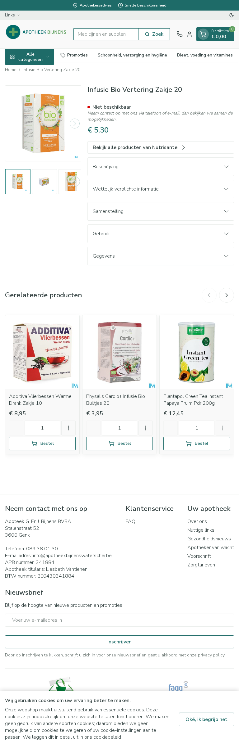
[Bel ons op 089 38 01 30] (179, 34)
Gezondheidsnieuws (209, 538)
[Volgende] (75, 123)
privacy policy (211, 655)
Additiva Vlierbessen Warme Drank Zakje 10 (40, 400)
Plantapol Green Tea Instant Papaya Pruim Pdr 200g (193, 400)
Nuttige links (200, 530)
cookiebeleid (107, 737)
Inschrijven (119, 641)
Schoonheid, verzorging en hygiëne (132, 55)
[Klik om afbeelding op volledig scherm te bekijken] (43, 123)
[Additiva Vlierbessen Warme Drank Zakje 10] (42, 352)
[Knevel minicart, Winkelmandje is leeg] (203, 34)
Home (10, 70)
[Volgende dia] (226, 295)
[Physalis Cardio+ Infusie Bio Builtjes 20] (119, 352)
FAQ (130, 521)
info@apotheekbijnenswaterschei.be (72, 555)
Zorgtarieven (201, 564)
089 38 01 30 (42, 548)
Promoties (77, 55)
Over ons (197, 521)
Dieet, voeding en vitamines (205, 55)
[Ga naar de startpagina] (36, 34)
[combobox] (105, 34)
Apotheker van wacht (210, 547)
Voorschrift (199, 556)
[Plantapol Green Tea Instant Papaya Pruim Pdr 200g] (197, 352)
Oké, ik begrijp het (206, 719)
